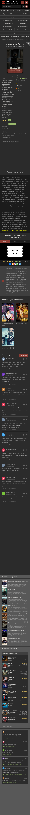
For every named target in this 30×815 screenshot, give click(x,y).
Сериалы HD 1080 (22, 14)
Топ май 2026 (25, 33)
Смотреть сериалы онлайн (8, 39)
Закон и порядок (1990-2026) (12, 764)
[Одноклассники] (13, 264)
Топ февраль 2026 (22, 30)
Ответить (4, 369)
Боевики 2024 (6, 84)
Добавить (24, 355)
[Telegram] (20, 264)
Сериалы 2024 (6, 82)
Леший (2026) (8, 754)
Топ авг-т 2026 (25, 36)
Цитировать (13, 369)
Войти (22, 2)
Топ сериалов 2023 (7, 23)
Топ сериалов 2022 (23, 20)
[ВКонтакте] (10, 264)
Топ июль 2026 (15, 36)
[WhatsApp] (17, 264)
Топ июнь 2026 (5, 36)
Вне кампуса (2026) (10, 782)
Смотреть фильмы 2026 (7, 10)
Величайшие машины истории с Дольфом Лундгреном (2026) (15, 774)
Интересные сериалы (9, 17)
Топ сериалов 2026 (23, 26)
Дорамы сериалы (7, 92)
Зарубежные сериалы (8, 91)
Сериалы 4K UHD (7, 14)
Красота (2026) (8, 738)
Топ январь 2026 (7, 30)
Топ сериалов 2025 (7, 26)
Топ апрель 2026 (15, 33)
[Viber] (15, 264)
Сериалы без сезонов (8, 94)
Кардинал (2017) (9, 746)
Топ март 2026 (5, 33)
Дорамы (24, 17)
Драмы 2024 (5, 85)
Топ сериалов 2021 (7, 20)
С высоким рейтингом (23, 10)
